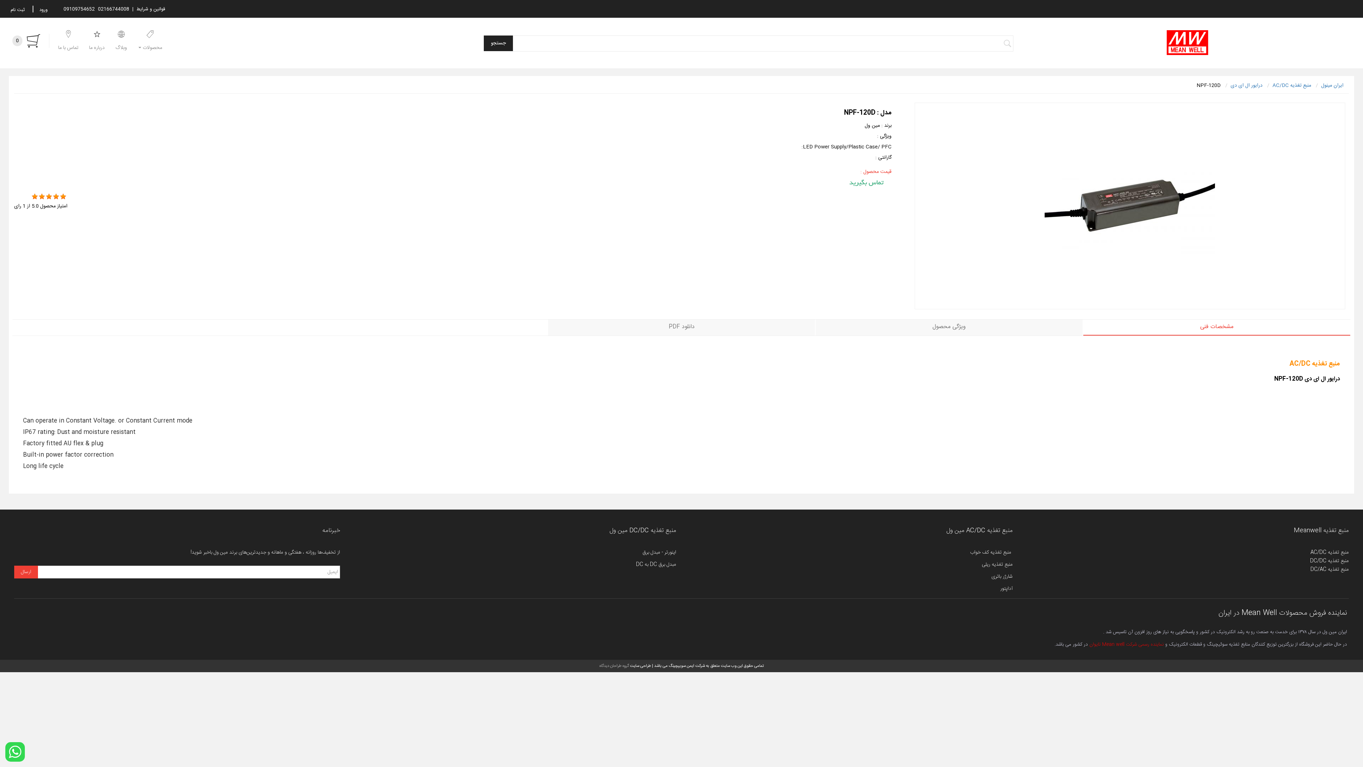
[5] (63, 197)
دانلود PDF (682, 327)
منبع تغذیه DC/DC (1329, 561)
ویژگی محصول (949, 327)
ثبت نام (18, 10)
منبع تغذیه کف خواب (991, 552)
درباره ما (97, 48)
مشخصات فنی (1216, 327)
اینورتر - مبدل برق (659, 552)
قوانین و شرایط (151, 9)
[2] (42, 197)
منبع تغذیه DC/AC (1329, 569)
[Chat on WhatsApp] (15, 752)
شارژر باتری (1002, 576)
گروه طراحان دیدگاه (614, 666)
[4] (56, 197)
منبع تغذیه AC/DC (1329, 552)
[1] (35, 197)
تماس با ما (68, 48)
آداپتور (1006, 588)
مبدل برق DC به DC (656, 564)
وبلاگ (121, 48)
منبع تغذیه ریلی (997, 564)
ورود (43, 10)
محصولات (151, 48)
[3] (49, 197)
